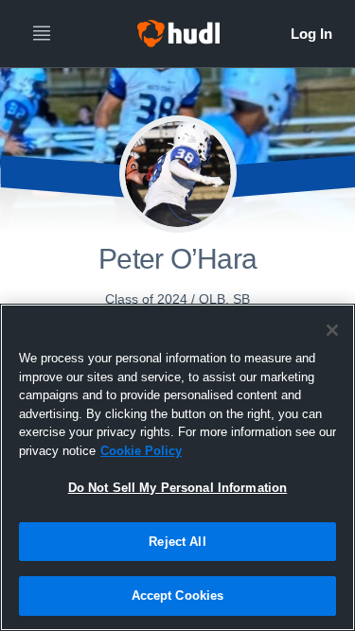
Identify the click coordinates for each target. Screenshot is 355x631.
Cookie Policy (141, 451)
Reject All (177, 542)
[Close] (332, 330)
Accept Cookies (178, 595)
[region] (177, 467)
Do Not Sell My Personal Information (178, 488)
